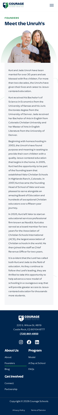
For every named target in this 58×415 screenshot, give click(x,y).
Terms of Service (38, 410)
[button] (52, 5)
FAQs (31, 369)
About (8, 357)
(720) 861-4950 (29, 333)
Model (31, 357)
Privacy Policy (19, 410)
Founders (10, 363)
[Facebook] (29, 342)
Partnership (11, 389)
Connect (9, 383)
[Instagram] (21, 342)
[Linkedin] (37, 342)
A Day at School (37, 363)
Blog (7, 369)
